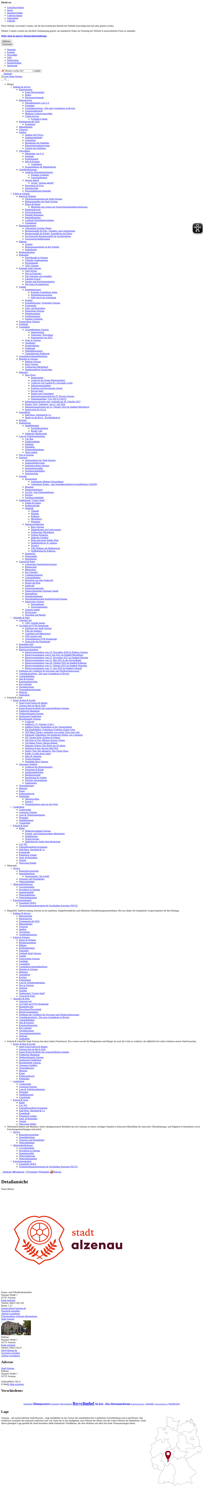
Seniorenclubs (31, 473)
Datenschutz (13, 60)
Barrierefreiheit (14, 63)
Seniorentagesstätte (34, 468)
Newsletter (12, 55)
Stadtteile (29, 508)
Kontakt (11, 52)
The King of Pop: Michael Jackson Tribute (45, 740)
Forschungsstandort (22, 900)
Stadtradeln (24, 695)
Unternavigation (14, 15)
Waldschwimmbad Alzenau (38, 831)
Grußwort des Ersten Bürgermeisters (48, 380)
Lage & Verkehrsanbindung (32, 436)
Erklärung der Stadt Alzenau (38, 628)
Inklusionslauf (37, 332)
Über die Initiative (33, 631)
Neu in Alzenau (26, 455)
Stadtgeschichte (32, 505)
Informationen (37, 604)
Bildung (23, 241)
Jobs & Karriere (32, 161)
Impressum (12, 65)
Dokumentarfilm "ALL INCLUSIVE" (49, 399)
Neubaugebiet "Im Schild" (37, 876)
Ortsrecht (23, 129)
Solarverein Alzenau (34, 601)
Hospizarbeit (31, 479)
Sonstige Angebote (34, 319)
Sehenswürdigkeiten (34, 524)
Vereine (22, 860)
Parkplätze (30, 447)
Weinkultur (24, 796)
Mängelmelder (26, 127)
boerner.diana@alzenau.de (13, 1308)
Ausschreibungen (39, 177)
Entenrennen (31, 783)
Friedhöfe (23, 324)
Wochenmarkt (31, 263)
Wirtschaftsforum (27, 895)
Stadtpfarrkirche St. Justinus (44, 543)
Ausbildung (36, 164)
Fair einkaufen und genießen (38, 276)
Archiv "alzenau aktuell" (42, 183)
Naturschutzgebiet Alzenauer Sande (41, 591)
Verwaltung (24, 151)
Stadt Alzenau (7, 1319)
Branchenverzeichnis (29, 871)
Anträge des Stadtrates (35, 148)
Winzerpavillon (32, 799)
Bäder (22, 828)
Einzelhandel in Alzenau (36, 257)
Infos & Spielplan (33, 756)
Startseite (11, 49)
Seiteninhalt (12, 18)
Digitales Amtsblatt (40, 175)
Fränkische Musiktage (29, 711)
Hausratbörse (31, 593)
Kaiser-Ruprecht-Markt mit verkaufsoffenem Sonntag (44, 708)
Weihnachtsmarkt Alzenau (31, 713)
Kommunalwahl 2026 (29, 121)
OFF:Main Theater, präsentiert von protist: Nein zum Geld (52, 732)
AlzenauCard (25, 620)
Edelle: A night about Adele (38, 753)
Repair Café (36, 431)
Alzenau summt (32, 609)
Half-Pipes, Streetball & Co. (38, 415)
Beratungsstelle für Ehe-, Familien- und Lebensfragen (50, 231)
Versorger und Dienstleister (31, 879)
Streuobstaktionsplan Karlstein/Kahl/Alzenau (46, 599)
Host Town (30, 375)
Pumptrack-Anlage (28, 855)
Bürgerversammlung (28, 649)
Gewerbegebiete (26, 887)
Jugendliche (24, 412)
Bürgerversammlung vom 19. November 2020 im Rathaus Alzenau (56, 652)
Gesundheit (24, 327)
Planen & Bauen (32, 204)
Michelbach (36, 519)
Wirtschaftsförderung (23, 884)
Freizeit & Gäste (14, 697)
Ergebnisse (30, 124)
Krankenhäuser (32, 345)
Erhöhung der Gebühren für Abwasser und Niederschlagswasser (49, 671)
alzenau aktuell (32, 180)
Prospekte (23, 817)
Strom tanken (31, 452)
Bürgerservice (25, 100)
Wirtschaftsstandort (28, 897)
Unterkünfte (24, 823)
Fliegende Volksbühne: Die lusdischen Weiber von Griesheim (54, 735)
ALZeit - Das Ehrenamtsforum (39, 492)
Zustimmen (7, 44)
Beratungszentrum (27, 225)
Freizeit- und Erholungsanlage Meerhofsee (45, 833)
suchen (37, 71)
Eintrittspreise (31, 836)
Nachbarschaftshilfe (34, 497)
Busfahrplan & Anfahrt (36, 777)
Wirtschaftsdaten (26, 881)
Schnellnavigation (15, 7)
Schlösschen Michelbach (36, 367)
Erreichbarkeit (31, 159)
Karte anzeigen (8, 1300)
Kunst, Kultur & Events (24, 700)
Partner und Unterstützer (42, 393)
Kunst (22, 791)
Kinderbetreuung (33, 289)
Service (16, 868)
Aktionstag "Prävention (42, 335)
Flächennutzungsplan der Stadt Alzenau (43, 199)
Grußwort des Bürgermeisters (39, 767)
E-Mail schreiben (16, 1384)
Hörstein (35, 513)
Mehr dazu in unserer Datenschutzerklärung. (24, 36)
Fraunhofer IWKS (27, 903)
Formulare (30, 105)
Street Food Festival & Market (33, 703)
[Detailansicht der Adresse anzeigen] (16, 1334)
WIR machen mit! (33, 636)
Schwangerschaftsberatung (37, 239)
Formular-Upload (39, 119)
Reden (28, 95)
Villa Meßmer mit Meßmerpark (45, 548)
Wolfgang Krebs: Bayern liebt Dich (41, 748)
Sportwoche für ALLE (35, 409)
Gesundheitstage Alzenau (37, 329)
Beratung (29, 487)
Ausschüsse (30, 140)
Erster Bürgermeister (34, 92)
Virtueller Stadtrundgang (36, 260)
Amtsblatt (27, 1404)
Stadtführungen (26, 820)
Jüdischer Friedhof (39, 537)
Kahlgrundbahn (32, 441)
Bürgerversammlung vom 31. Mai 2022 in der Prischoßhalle (53, 660)
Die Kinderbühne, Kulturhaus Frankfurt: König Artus (50, 729)
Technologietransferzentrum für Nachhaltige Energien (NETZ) (48, 905)
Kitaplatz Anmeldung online (44, 292)
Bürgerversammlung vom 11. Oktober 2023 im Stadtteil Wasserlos (56, 665)
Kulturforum (31, 249)
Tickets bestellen (32, 759)
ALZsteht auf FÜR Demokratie (34, 625)
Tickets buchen (32, 839)
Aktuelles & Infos (21, 617)
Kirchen (23, 420)
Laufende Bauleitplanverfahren (39, 220)
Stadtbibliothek (32, 425)
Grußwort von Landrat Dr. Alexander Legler (52, 383)
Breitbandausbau (27, 252)
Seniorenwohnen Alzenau (37, 465)
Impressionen (37, 377)
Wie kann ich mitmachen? (37, 284)
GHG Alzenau (32, 265)
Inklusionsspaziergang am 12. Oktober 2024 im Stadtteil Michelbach (57, 407)
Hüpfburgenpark (33, 775)
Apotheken (30, 343)
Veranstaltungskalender (30, 689)
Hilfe (9, 57)
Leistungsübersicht (34, 111)
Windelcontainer (32, 313)
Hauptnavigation (15, 13)
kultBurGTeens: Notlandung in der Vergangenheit (48, 727)
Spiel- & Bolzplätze (28, 857)
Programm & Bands (34, 769)
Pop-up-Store (37, 391)
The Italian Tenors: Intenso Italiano (41, 743)
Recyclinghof (31, 572)
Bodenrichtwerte (33, 209)
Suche (10, 10)
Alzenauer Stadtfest (28, 764)
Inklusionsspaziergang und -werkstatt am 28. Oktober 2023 (52, 401)
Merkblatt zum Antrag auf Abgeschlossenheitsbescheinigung (59, 207)
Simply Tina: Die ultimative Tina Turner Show (47, 751)
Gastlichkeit (18, 807)
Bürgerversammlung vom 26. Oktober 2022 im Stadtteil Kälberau (55, 663)
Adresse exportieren (10, 1313)
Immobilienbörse (33, 217)
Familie (22, 287)
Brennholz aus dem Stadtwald (39, 580)
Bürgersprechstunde (34, 97)
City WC (23, 844)
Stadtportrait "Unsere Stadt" (32, 500)
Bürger (10, 84)
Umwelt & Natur (27, 561)
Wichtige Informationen (36, 780)
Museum (23, 788)
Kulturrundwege (26, 793)
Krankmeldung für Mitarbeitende (40, 167)
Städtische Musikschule (36, 433)
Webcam (23, 692)
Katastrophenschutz (28, 681)
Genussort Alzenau (28, 812)
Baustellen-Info (26, 644)
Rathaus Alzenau (33, 361)
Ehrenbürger (31, 559)
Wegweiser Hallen (27, 863)
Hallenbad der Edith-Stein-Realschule (42, 841)
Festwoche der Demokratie (37, 641)
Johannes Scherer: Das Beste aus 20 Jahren (45, 745)
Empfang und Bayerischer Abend (46, 388)
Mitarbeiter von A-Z (34, 153)
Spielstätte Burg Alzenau (36, 761)
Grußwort (29, 721)
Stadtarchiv (30, 553)
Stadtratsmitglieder (33, 137)
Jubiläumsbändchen (34, 772)
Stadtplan (29, 444)
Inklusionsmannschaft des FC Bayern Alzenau (52, 396)
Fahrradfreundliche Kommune (33, 847)
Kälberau (35, 516)
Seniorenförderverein (35, 463)
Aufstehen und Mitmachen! (38, 633)
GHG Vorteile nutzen (35, 623)
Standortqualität (26, 892)
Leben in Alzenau (21, 193)
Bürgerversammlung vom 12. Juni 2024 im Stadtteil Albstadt (53, 668)
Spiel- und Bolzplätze (35, 308)
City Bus (29, 439)
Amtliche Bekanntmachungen (39, 172)
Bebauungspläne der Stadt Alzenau (41, 201)
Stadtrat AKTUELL (34, 135)
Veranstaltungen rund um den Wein (41, 804)
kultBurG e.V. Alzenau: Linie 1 (39, 724)
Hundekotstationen (34, 596)
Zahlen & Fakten (33, 503)
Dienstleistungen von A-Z (37, 103)
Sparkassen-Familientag (30, 716)
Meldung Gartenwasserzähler (38, 113)
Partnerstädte (31, 556)
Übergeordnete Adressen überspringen (19, 1316)
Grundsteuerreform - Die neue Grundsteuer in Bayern (50, 108)
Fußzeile (11, 21)
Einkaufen (24, 255)
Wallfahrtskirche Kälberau (43, 551)
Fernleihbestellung (39, 428)
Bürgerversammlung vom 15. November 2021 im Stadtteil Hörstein (56, 657)
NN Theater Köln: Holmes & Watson (42, 737)
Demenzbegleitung (34, 489)
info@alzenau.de (9, 1350)
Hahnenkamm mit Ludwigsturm (46, 529)
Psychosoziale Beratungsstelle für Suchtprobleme (48, 236)
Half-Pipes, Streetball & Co (32, 849)
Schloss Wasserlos (39, 535)
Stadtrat (22, 132)
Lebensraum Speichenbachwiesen (41, 564)
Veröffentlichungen (28, 169)
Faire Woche (31, 271)
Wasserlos (35, 521)
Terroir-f (35, 545)
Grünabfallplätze (33, 577)
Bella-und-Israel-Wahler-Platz (45, 540)
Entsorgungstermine (34, 588)
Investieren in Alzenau (29, 889)
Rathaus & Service (22, 87)
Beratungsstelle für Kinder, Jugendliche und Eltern (48, 233)
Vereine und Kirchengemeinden (40, 281)
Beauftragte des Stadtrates (37, 143)
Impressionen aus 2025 (41, 337)
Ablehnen (6, 41)
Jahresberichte (31, 188)
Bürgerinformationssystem (37, 145)
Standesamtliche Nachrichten (38, 369)
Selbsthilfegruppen (34, 351)
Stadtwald (29, 585)
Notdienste (30, 348)
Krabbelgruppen (32, 316)
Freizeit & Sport (20, 825)
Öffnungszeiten (41, 1403)
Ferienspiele (30, 305)
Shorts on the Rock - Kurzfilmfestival (42, 417)
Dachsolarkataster (33, 212)
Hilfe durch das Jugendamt (43, 297)
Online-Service (32, 116)
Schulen (29, 244)
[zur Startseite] (11, 76)
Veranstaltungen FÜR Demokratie (41, 639)
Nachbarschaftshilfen (35, 471)
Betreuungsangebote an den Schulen (42, 247)
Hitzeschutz (30, 569)
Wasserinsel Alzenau (34, 311)
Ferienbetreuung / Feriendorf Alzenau (42, 303)
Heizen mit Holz (32, 583)
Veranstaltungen (26, 785)
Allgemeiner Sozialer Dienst (38, 228)
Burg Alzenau (31, 364)
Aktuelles (149, 1404)
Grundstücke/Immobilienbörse (33, 356)
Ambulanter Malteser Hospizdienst (47, 481)
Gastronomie (25, 809)
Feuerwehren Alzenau (29, 321)
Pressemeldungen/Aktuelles (38, 191)
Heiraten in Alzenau (28, 359)
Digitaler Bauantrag (34, 215)
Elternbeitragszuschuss (41, 295)
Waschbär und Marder (35, 615)
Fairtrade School (32, 279)
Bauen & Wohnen (27, 196)
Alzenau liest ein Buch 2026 (32, 705)
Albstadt (35, 511)
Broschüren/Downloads (30, 647)
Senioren (23, 457)
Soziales (23, 476)
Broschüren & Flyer (34, 185)
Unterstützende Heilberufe (37, 353)
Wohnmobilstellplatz (34, 449)
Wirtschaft (12, 865)
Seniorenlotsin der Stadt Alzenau (40, 460)
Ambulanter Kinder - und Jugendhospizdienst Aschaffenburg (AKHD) (64, 484)
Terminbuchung (26, 687)
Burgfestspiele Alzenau (30, 719)
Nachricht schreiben (10, 1311)
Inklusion (23, 372)
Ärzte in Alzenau (33, 340)
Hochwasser (31, 612)
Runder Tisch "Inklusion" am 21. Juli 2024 (45, 404)
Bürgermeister (25, 89)
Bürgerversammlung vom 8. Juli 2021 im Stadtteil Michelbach (54, 655)
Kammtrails (24, 852)
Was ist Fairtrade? (33, 273)
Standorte (29, 156)
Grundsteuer (31, 223)
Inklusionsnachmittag (41, 385)
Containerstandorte (34, 575)
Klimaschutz (31, 567)
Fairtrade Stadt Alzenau (30, 268)
